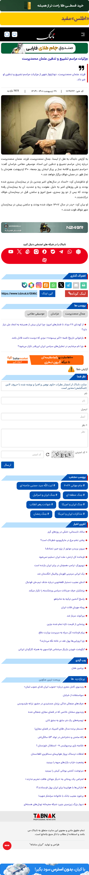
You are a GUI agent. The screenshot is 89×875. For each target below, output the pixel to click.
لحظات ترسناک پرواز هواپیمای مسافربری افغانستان (57, 754)
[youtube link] (11, 251)
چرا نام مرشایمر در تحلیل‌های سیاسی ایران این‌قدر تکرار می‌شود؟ (51, 346)
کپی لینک (47, 293)
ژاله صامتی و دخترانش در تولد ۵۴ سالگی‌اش (61, 737)
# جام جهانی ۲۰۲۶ (74, 486)
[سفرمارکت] (44, 360)
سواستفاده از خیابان (73, 695)
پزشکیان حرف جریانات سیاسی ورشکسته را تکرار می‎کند (57, 591)
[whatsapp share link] (53, 285)
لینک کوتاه (79, 293)
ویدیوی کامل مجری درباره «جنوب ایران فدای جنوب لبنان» (54, 687)
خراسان (55, 314)
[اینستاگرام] (38, 284)
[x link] (19, 251)
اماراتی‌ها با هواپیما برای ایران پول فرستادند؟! (60, 788)
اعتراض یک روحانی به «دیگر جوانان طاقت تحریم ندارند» (54, 779)
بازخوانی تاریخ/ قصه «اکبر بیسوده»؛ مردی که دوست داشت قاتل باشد (48, 338)
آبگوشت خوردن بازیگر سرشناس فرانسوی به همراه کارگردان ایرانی (51, 650)
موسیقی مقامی (35, 314)
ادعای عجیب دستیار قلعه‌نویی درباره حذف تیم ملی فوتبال (55, 582)
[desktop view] (14, 34)
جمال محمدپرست (75, 314)
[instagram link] (36, 251)
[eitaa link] (27, 251)
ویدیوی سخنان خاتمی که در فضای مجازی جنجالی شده (56, 712)
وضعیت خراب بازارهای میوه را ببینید (65, 763)
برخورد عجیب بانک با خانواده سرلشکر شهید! (61, 796)
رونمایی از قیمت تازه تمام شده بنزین (66, 624)
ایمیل (84, 410)
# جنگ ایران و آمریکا (73, 505)
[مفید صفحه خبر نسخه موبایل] (44, 18)
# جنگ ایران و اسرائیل (45, 495)
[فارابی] (44, 48)
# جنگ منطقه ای (75, 495)
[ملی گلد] (44, 5)
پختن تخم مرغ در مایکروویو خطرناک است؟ (62, 540)
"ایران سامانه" (37, 845)
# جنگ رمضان (41, 514)
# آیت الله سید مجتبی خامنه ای (37, 486)
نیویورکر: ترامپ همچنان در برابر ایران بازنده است (59, 566)
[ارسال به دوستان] (76, 285)
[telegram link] (61, 251)
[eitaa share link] (46, 285)
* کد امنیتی (81, 453)
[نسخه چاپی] (83, 285)
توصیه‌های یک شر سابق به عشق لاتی (65, 721)
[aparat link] (44, 260)
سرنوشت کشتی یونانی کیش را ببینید (64, 771)
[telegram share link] (68, 285)
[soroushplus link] (44, 251)
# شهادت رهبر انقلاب (41, 505)
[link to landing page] (46, 34)
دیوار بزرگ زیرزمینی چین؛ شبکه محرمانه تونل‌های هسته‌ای (54, 805)
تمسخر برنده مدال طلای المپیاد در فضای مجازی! (59, 729)
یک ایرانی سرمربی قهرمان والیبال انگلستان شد (61, 574)
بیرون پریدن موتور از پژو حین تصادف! (65, 549)
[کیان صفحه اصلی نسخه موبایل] (44, 869)
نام (85, 394)
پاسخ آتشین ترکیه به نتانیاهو (69, 599)
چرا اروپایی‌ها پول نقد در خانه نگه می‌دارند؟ (62, 641)
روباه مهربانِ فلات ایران (73, 608)
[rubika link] (78, 251)
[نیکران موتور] (44, 227)
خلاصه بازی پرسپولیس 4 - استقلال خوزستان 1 (60, 746)
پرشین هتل (78, 668)
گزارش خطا (82, 369)
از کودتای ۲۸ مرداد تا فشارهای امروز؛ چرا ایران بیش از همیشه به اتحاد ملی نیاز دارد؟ (45, 327)
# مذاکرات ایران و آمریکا (71, 514)
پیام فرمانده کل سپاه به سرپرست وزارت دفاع (62, 633)
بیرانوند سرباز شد (76, 616)
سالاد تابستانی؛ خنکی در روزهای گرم (66, 532)
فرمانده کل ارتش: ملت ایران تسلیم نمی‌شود (62, 557)
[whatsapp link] (70, 251)
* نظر (84, 425)
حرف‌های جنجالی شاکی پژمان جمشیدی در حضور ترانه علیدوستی (50, 704)
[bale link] (53, 251)
